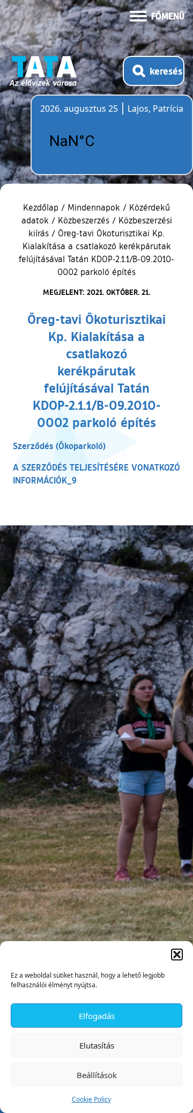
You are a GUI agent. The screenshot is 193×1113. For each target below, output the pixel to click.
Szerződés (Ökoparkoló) (59, 445)
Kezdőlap (42, 207)
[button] (177, 954)
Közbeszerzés (83, 220)
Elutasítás (96, 1045)
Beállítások (97, 1074)
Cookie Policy (91, 1099)
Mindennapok (94, 207)
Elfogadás (97, 1015)
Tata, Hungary (100, 141)
